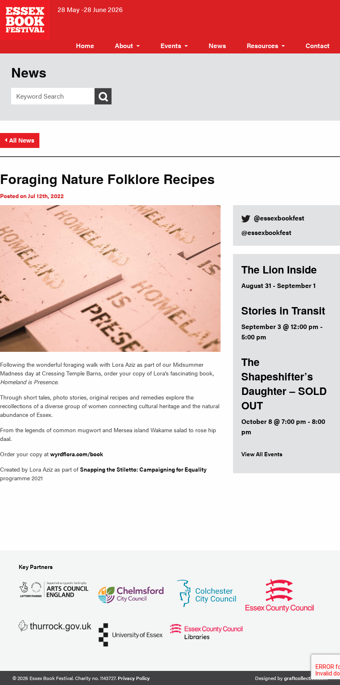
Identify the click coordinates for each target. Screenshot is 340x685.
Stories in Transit (283, 310)
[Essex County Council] (279, 595)
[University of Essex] (130, 634)
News (217, 45)
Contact (318, 45)
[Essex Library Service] (206, 630)
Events (170, 45)
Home (85, 45)
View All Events (261, 454)
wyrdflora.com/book (76, 454)
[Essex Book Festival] (25, 19)
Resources (262, 45)
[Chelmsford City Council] (130, 591)
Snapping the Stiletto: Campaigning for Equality (143, 469)
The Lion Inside (279, 269)
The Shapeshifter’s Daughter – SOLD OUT (284, 383)
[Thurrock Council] (55, 625)
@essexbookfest (266, 232)
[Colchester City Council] (206, 593)
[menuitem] (85, 45)
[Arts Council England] (55, 588)
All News (21, 140)
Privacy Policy (134, 678)
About (124, 45)
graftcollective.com (306, 678)
